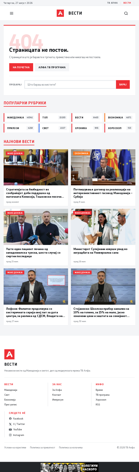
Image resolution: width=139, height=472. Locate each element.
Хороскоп (101, 399)
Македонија (10, 389)
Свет (6, 394)
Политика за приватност (42, 447)
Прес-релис (10, 404)
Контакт (56, 394)
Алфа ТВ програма (52, 67)
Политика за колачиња (71, 447)
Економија (10, 399)
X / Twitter (19, 424)
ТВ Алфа (112, 2)
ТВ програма (102, 394)
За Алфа (57, 389)
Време (99, 389)
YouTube (17, 429)
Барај (123, 84)
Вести (127, 2)
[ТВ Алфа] (60, 13)
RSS (98, 404)
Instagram (18, 435)
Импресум (57, 399)
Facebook (18, 418)
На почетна (21, 67)
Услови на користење (15, 447)
